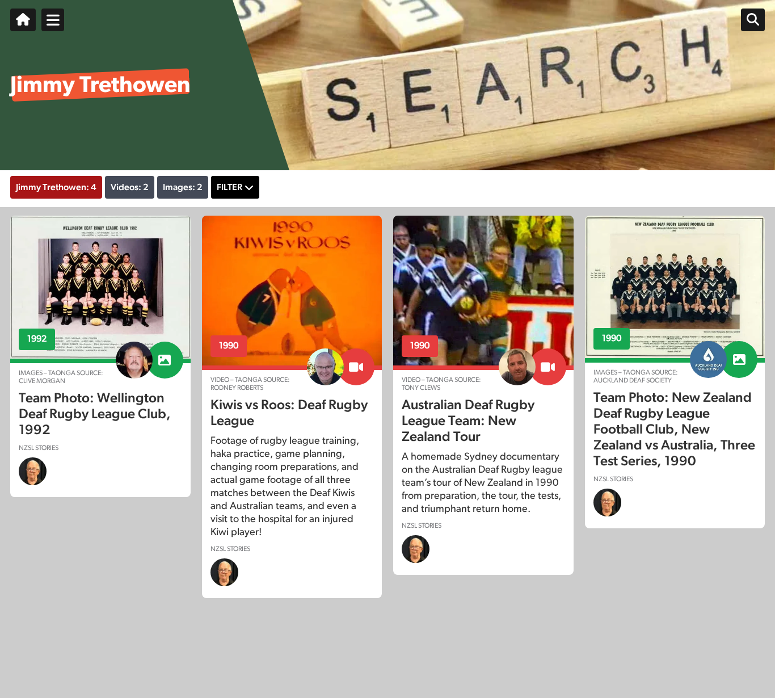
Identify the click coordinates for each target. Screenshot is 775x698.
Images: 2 (183, 187)
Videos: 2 (130, 187)
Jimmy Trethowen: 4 (56, 187)
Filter (229, 187)
